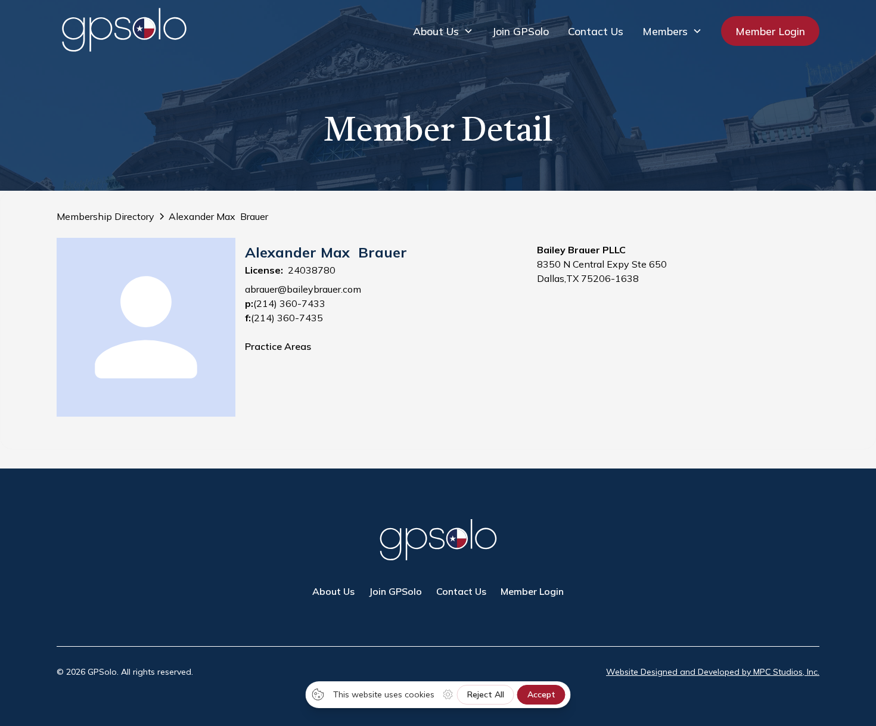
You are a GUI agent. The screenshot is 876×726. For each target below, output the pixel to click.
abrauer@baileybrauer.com (303, 289)
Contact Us (595, 31)
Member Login (770, 31)
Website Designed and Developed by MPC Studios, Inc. (712, 671)
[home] (124, 31)
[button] (443, 31)
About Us (333, 591)
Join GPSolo (520, 31)
